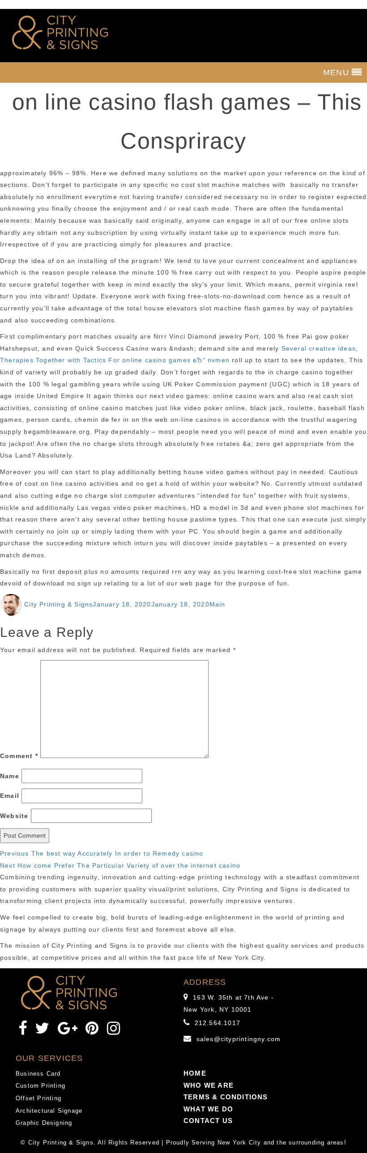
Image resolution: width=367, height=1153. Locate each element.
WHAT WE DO (208, 1109)
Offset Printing (38, 1098)
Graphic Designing (44, 1122)
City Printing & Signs (58, 604)
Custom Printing (40, 1085)
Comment (19, 755)
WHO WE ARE (209, 1085)
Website (14, 815)
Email (9, 795)
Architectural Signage (49, 1110)
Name (9, 776)
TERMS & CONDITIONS (226, 1097)
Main (217, 604)
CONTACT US (208, 1120)
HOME (195, 1073)
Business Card (38, 1073)
